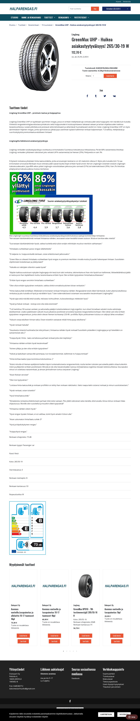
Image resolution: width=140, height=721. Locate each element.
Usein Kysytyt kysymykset (113, 684)
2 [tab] (67, 651)
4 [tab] (73, 651)
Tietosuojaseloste (110, 681)
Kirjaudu (118, 2)
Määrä (88, 76)
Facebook (76, 678)
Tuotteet (48, 17)
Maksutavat (108, 679)
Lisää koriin (110, 76)
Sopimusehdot (109, 674)
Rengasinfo (63, 17)
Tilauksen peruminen (111, 687)
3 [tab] (70, 651)
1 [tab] (63, 651)
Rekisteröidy (127, 2)
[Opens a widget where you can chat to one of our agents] (132, 717)
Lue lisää (23, 641)
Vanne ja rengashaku (31, 17)
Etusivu (14, 17)
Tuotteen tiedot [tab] (18, 107)
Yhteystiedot (80, 17)
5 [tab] (76, 651)
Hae (95, 8)
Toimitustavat (108, 676)
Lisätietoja (106, 714)
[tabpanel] (23, 607)
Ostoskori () (113, 8)
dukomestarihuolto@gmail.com (22, 688)
